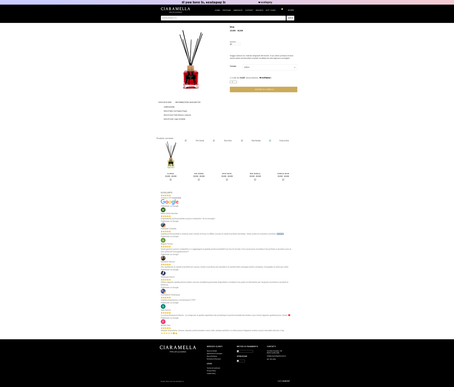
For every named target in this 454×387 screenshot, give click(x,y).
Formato (233, 66)
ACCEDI (291, 10)
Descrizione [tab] (165, 102)
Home (217, 10)
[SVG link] (284, 381)
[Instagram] (165, 356)
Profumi (227, 10)
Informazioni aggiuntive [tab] (188, 102)
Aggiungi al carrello (264, 89)
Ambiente (238, 10)
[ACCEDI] (286, 10)
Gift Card (271, 10)
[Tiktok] (170, 356)
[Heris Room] (171, 179)
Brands (259, 10)
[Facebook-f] (161, 356)
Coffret (249, 10)
